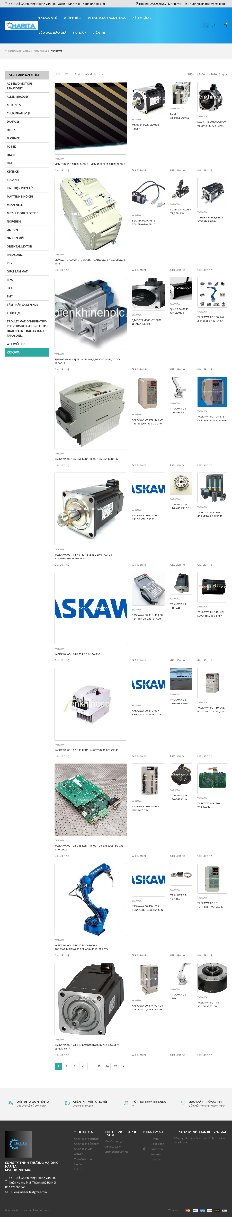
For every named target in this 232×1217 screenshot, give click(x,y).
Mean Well (15, 205)
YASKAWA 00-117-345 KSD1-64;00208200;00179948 (86, 750)
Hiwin (11, 155)
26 (107, 1066)
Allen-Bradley (17, 97)
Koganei (13, 180)
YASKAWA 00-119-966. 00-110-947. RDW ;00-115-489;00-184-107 (211, 711)
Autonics (14, 105)
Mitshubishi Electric (22, 213)
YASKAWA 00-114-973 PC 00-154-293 (77, 654)
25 (99, 1066)
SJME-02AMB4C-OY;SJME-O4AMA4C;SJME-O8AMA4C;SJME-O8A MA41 (148, 323)
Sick (10, 288)
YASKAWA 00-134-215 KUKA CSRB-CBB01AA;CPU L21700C (147, 909)
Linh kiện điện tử (20, 188)
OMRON (12, 230)
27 (115, 1066)
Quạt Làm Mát (17, 271)
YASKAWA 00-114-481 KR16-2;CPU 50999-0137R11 (145, 519)
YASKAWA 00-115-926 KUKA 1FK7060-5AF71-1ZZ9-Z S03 (211, 615)
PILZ (10, 263)
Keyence (13, 171)
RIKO (10, 280)
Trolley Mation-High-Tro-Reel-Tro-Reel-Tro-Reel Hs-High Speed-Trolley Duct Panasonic (27, 328)
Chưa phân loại (18, 113)
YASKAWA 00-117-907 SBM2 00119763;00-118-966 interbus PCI (147, 714)
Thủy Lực (14, 313)
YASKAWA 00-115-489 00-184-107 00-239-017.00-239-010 (148, 618)
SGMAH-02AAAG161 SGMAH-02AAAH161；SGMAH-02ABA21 (145, 224)
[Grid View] (58, 74)
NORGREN (14, 221)
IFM (9, 163)
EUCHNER (13, 138)
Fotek (11, 146)
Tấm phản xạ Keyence (22, 305)
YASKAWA (13, 352)
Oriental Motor (19, 246)
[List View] (66, 74)
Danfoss (13, 121)
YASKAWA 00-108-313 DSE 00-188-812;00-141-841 (212, 420)
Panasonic (15, 255)
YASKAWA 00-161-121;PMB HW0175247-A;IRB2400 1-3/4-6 (211, 906)
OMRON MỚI (15, 238)
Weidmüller (16, 344)
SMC (10, 296)
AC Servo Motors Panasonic (20, 86)
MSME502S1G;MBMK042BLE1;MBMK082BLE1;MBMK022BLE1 (91, 164)
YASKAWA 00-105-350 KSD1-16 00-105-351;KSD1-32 (87, 458)
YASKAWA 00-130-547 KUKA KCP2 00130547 (179, 799)
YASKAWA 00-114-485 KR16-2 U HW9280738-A (181, 508)
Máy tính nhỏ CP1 (20, 196)
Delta (11, 130)
